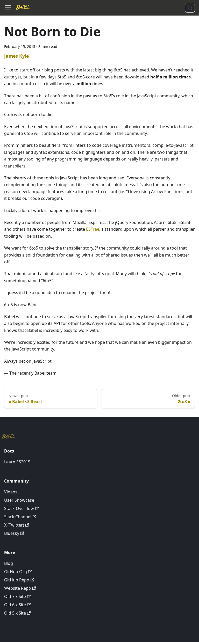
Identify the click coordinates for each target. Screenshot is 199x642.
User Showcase (19, 500)
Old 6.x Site (15, 605)
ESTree (92, 229)
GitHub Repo (16, 580)
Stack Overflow (19, 508)
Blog (8, 563)
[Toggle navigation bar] (8, 8)
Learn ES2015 (17, 462)
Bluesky (11, 533)
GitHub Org (15, 571)
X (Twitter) (14, 525)
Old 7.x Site (15, 596)
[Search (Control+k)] (190, 8)
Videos (10, 492)
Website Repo (17, 588)
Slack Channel (17, 517)
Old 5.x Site (15, 613)
